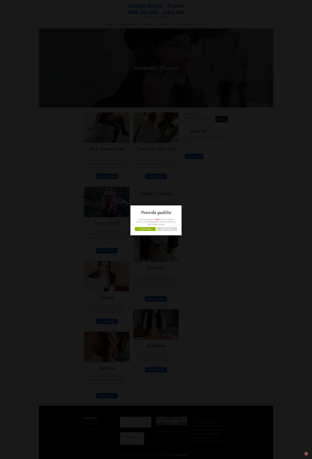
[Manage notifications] (306, 454)
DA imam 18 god (145, 229)
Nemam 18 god (167, 229)
